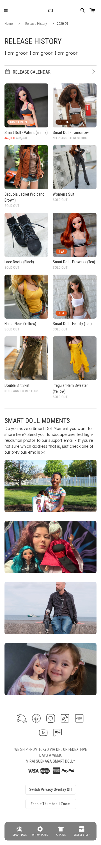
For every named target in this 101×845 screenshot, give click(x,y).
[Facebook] (36, 718)
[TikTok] (65, 718)
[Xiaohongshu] (79, 718)
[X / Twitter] (22, 718)
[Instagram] (51, 718)
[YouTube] (43, 733)
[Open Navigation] (5, 10)
